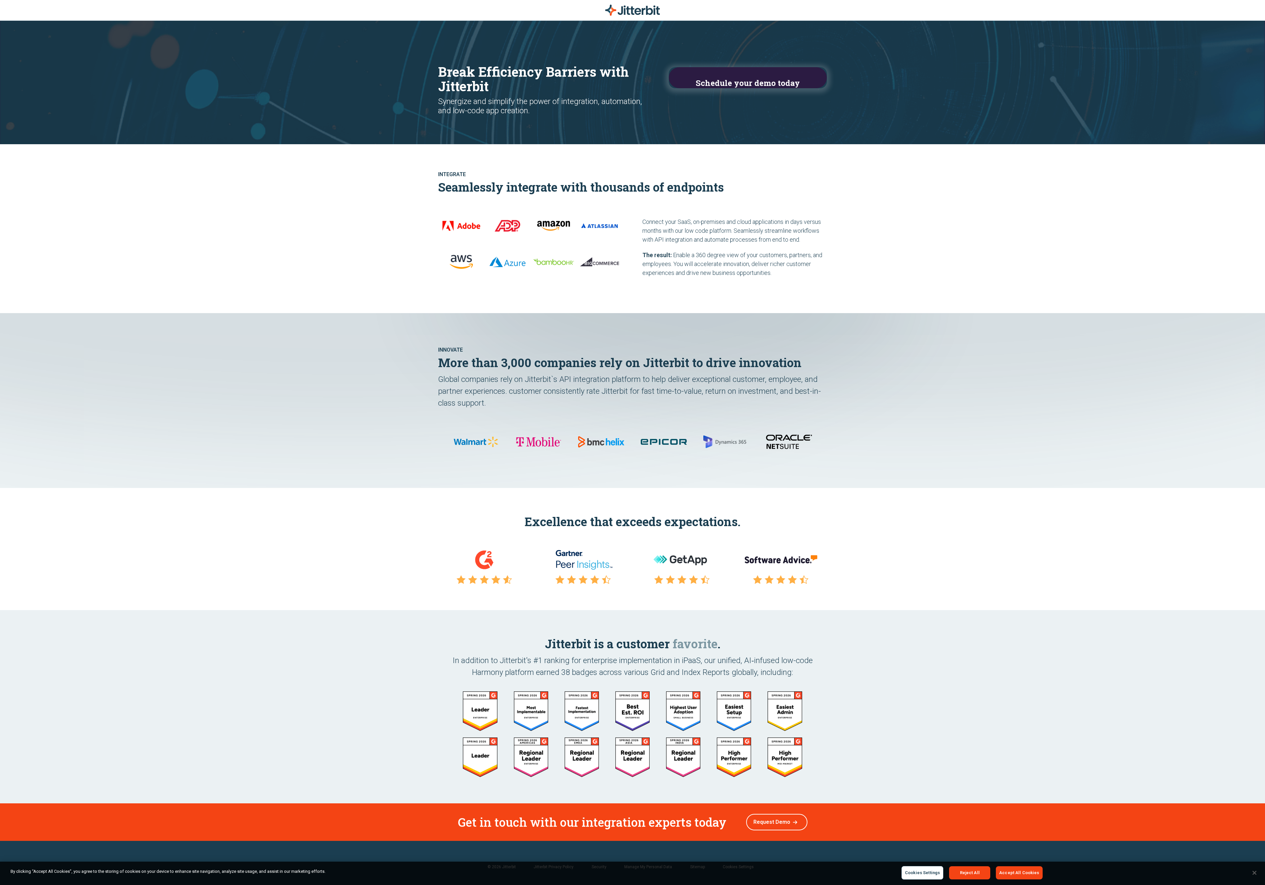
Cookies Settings (922, 872)
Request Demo (771, 822)
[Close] (1254, 873)
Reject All (970, 872)
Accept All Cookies (1019, 872)
